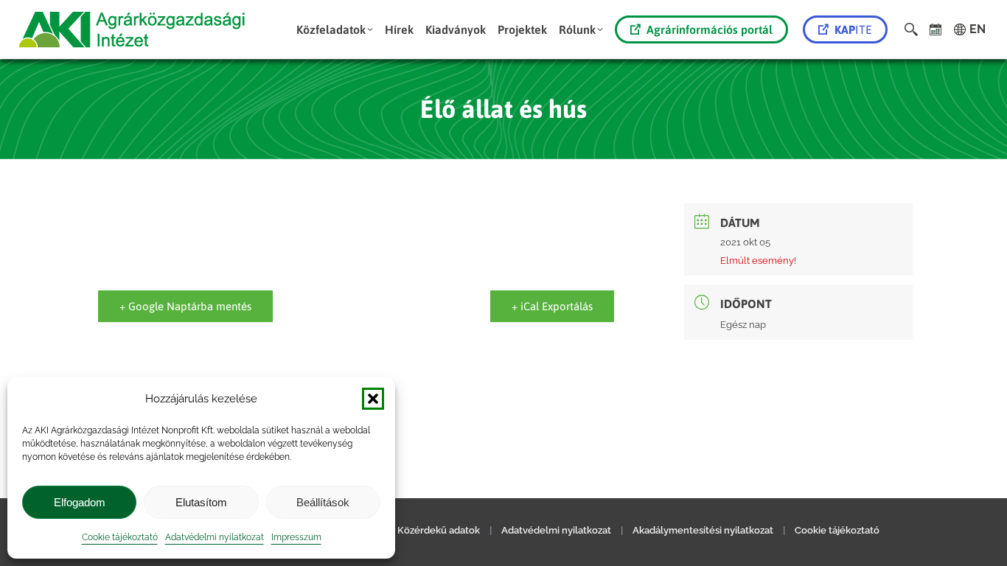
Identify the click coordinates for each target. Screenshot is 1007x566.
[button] (373, 398)
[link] (936, 29)
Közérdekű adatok (438, 530)
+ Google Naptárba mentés (185, 306)
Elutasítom (201, 502)
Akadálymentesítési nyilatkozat (703, 530)
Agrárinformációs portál (710, 29)
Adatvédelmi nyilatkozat (214, 537)
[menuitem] (334, 29)
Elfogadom (79, 502)
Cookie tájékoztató (120, 537)
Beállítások (322, 502)
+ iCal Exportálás (552, 306)
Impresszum (296, 537)
